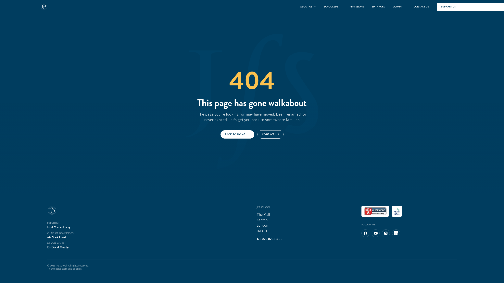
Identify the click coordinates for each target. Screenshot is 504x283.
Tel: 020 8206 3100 (270, 239)
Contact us (270, 134)
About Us (306, 6)
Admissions (357, 6)
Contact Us (421, 6)
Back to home (237, 134)
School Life (331, 6)
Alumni (397, 6)
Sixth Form (378, 6)
